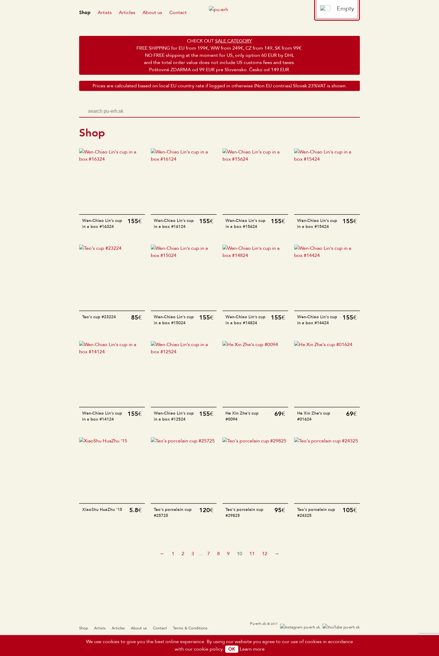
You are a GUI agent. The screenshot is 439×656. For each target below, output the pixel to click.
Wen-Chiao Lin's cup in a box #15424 (317, 223)
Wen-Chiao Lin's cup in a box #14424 (317, 320)
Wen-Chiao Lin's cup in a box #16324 (102, 223)
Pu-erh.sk (258, 623)
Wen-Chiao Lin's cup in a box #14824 (245, 320)
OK (231, 649)
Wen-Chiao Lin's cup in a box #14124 (102, 416)
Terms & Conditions (190, 628)
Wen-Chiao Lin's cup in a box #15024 (174, 320)
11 (252, 553)
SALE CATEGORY (233, 41)
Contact (178, 12)
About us (152, 12)
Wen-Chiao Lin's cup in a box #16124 (174, 223)
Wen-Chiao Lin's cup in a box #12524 (174, 416)
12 (264, 553)
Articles (127, 12)
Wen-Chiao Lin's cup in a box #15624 (245, 223)
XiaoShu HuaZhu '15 (102, 509)
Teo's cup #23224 (99, 317)
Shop (84, 12)
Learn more (252, 649)
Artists (105, 12)
